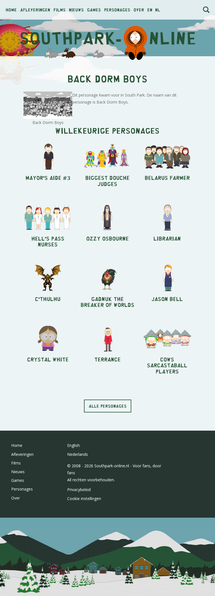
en (149, 10)
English (73, 445)
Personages (117, 10)
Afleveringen (35, 10)
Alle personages (108, 406)
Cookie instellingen (84, 498)
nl (157, 10)
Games (94, 10)
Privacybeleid (79, 489)
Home (11, 10)
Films (59, 10)
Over (139, 10)
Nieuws (76, 10)
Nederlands (77, 454)
